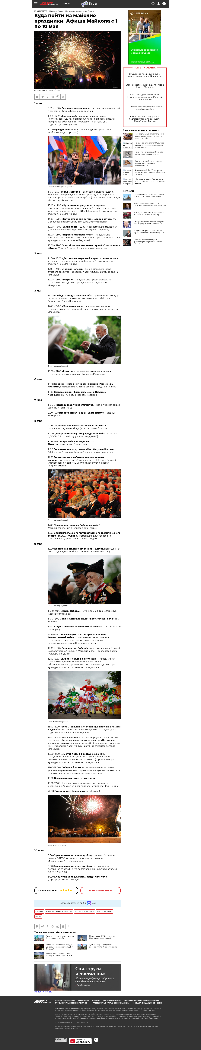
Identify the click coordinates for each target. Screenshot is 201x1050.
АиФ (58, 90)
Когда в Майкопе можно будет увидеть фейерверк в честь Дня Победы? (59, 947)
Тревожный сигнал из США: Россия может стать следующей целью (149, 195)
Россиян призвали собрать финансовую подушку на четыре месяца (148, 241)
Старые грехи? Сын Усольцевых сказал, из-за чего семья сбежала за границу (150, 172)
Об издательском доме (65, 1000)
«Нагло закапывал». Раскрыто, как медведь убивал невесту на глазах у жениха (150, 181)
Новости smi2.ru (43, 991)
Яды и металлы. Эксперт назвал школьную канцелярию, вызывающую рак (148, 163)
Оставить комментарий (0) (100, 890)
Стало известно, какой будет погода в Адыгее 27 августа (145, 86)
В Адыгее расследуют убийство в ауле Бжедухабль (145, 108)
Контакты (96, 1000)
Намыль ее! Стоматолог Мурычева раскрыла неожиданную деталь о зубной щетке (149, 145)
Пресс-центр (83, 1000)
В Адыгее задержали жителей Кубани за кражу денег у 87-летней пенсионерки (145, 97)
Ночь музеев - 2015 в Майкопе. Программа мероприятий (102, 937)
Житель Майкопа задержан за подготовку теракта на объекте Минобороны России (145, 118)
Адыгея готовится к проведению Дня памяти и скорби (60, 937)
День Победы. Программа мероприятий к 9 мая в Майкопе (103, 946)
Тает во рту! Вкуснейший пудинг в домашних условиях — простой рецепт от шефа (149, 136)
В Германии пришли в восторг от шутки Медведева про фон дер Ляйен (150, 232)
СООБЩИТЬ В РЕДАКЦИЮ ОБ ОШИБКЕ (147, 1003)
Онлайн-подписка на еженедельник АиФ (142, 1000)
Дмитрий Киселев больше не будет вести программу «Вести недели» (149, 223)
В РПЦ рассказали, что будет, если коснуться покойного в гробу (149, 214)
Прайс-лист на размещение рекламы (71, 1003)
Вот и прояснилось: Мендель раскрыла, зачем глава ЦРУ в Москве (150, 205)
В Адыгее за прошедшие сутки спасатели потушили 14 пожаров (144, 75)
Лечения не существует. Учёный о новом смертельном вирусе (149, 153)
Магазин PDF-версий (112, 1000)
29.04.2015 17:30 (40, 11)
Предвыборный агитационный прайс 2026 (111, 1003)
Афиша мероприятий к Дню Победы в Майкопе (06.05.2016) (59, 954)
